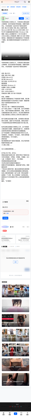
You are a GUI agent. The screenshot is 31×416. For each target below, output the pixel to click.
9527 (17, 404)
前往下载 (27, 13)
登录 (7, 213)
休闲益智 (24, 7)
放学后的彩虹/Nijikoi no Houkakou (6, 239)
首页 (8, 7)
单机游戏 (18, 7)
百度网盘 (5, 218)
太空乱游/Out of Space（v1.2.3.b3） (24, 239)
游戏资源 (12, 7)
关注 (22, 18)
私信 (27, 18)
